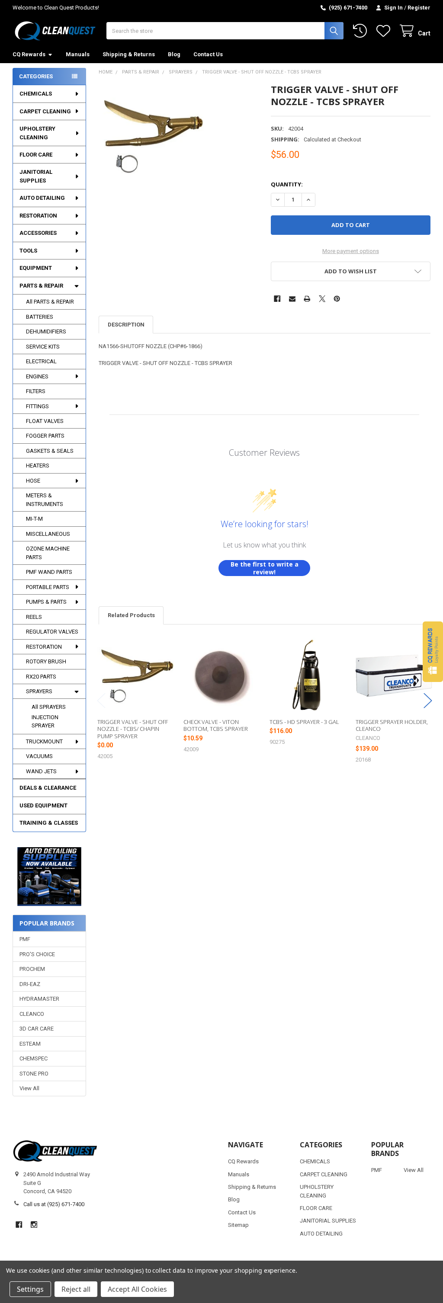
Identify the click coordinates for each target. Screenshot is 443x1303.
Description (126, 324)
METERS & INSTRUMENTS (44, 499)
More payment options (350, 251)
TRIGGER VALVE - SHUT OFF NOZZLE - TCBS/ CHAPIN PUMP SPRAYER (132, 729)
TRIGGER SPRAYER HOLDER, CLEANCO (392, 725)
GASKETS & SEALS (50, 451)
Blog (174, 54)
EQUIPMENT (35, 268)
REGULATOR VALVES (52, 631)
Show (433, 651)
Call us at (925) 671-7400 (53, 1204)
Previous (101, 701)
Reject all (75, 1289)
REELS (34, 617)
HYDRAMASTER (39, 999)
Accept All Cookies (137, 1289)
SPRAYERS (39, 691)
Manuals (78, 54)
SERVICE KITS (43, 346)
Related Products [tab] (131, 615)
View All (29, 1088)
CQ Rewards (29, 54)
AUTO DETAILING (42, 198)
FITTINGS (37, 406)
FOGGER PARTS (45, 435)
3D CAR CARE (36, 1028)
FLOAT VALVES (45, 421)
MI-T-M (34, 518)
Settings (30, 1289)
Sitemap (238, 1225)
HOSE (33, 480)
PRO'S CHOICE (37, 954)
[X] (322, 298)
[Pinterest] (337, 298)
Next (428, 701)
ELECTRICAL (41, 361)
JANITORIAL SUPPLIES (35, 176)
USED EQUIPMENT (43, 805)
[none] (151, 136)
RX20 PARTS (41, 676)
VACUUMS (39, 756)
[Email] (292, 298)
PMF (24, 939)
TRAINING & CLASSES (48, 823)
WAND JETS (41, 771)
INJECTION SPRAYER (45, 721)
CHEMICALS (35, 93)
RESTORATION (38, 215)
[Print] (307, 298)
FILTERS (35, 391)
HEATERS (37, 465)
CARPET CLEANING (45, 111)
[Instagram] (34, 1224)
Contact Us (208, 54)
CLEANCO (31, 1014)
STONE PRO (33, 1073)
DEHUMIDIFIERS (46, 331)
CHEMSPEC (33, 1058)
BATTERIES (39, 317)
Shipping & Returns (129, 54)
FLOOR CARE (35, 154)
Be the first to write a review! (265, 568)
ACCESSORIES (38, 233)
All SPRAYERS (49, 707)
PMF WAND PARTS (49, 572)
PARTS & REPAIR (41, 285)
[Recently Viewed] (361, 31)
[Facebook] (277, 298)
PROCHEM (32, 969)
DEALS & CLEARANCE (47, 787)
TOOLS (28, 250)
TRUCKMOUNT (44, 741)
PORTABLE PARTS (47, 587)
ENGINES (37, 376)
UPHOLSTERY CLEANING (37, 133)
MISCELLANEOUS (48, 534)
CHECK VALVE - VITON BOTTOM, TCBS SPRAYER (215, 725)
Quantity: (287, 184)
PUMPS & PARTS (46, 602)
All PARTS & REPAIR (50, 301)
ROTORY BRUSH (46, 661)
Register (419, 7)
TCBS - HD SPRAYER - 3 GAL (304, 722)
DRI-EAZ (29, 984)
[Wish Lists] (385, 31)
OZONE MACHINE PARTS (48, 552)
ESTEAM (30, 1043)
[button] (49, 876)
